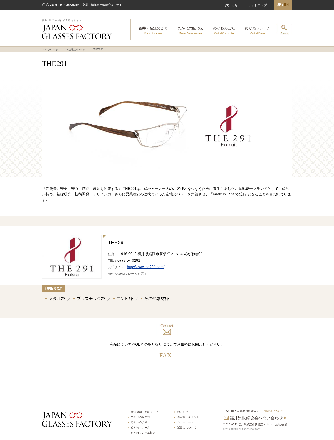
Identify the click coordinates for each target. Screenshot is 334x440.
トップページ (50, 49)
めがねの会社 (224, 30)
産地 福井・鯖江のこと (145, 411)
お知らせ (231, 5)
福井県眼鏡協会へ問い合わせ (256, 418)
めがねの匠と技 (190, 30)
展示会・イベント (188, 417)
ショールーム (185, 422)
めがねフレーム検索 (143, 432)
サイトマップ (257, 5)
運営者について (186, 427)
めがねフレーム (257, 30)
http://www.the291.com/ (145, 267)
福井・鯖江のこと (153, 30)
